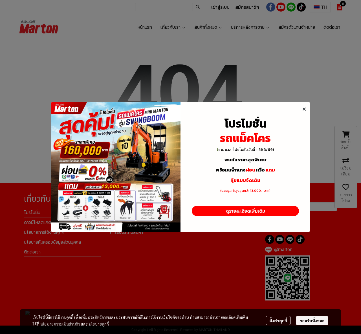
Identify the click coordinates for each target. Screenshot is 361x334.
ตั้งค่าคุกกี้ (278, 320)
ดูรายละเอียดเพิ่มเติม (245, 211)
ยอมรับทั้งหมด (312, 320)
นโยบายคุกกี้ (99, 323)
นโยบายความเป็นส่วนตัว (60, 323)
